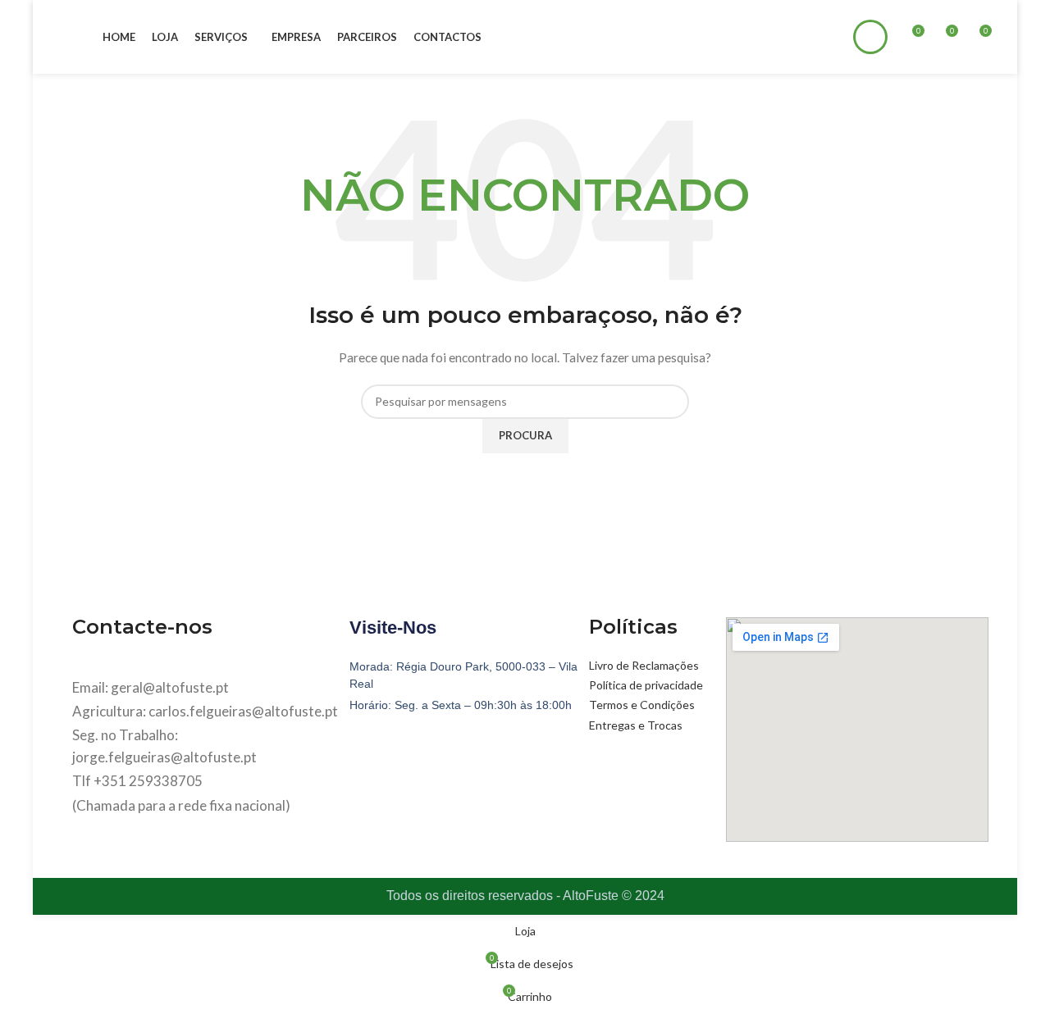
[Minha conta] (870, 36)
